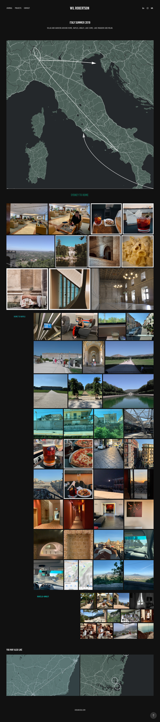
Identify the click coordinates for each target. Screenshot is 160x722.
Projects (18, 8)
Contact (27, 8)
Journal (9, 8)
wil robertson (80, 8)
